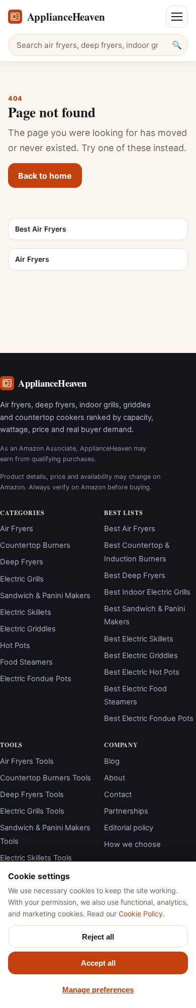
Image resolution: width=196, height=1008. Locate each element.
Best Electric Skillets (138, 638)
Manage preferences (98, 989)
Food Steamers (26, 662)
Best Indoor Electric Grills (147, 592)
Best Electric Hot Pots (141, 672)
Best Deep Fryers (134, 575)
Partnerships (126, 811)
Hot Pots (15, 645)
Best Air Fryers (129, 528)
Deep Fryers (21, 561)
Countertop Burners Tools (45, 777)
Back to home (45, 176)
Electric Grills (22, 579)
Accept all (98, 963)
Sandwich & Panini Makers (45, 595)
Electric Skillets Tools (36, 857)
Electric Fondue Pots (35, 678)
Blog (112, 761)
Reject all (98, 936)
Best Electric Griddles (141, 655)
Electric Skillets (25, 612)
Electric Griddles (28, 628)
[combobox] (98, 45)
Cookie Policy (141, 913)
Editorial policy (128, 827)
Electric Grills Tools (32, 811)
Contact (118, 794)
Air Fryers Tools (27, 761)
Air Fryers (16, 528)
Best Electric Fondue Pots (148, 718)
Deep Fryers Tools (32, 794)
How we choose (132, 844)
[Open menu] (177, 17)
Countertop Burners (35, 545)
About (114, 777)
